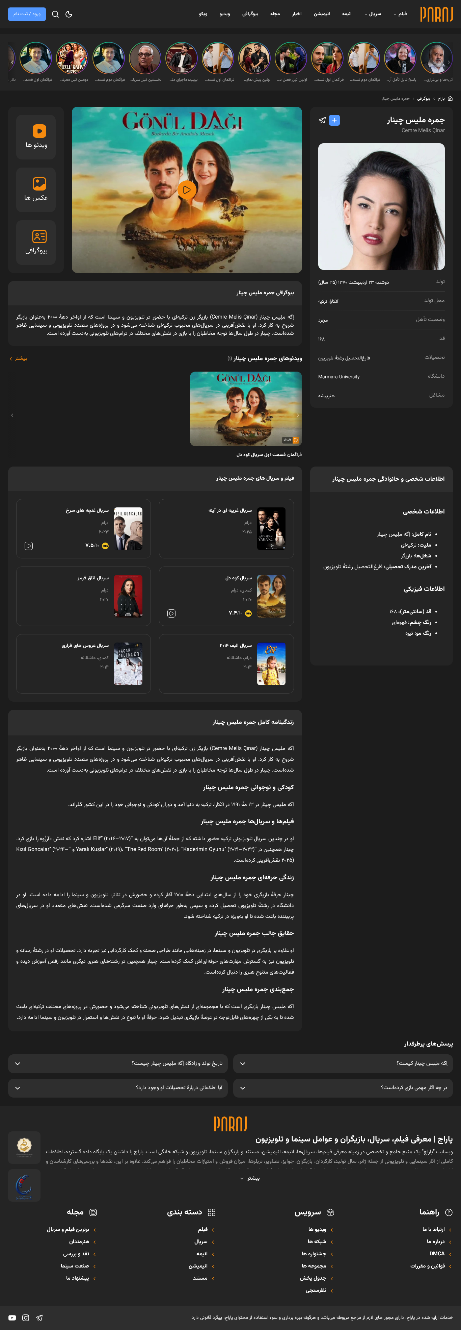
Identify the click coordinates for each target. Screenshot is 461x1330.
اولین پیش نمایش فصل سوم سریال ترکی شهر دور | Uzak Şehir (255, 79)
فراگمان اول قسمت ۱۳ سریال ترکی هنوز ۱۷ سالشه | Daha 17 (36, 79)
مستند (200, 1279)
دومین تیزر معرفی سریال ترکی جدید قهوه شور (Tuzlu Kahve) (72, 79)
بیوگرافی (250, 14)
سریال (375, 14)
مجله (275, 14)
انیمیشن (322, 14)
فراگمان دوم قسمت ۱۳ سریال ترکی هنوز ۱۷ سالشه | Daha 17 (109, 79)
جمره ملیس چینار (396, 98)
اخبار (297, 14)
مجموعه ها (314, 1266)
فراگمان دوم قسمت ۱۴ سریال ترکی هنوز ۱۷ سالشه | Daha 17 (364, 79)
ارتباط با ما (434, 1230)
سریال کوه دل (238, 578)
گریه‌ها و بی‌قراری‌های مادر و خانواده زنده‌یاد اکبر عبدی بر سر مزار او (437, 79)
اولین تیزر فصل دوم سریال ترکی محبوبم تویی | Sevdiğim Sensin (291, 79)
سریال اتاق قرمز (93, 578)
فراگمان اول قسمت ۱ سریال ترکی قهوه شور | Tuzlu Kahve (328, 79)
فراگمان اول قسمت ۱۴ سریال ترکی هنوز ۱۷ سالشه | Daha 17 (218, 79)
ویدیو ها (317, 1230)
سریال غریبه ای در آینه (230, 510)
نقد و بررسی (76, 1254)
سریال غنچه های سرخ (87, 510)
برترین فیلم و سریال (68, 1230)
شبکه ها (317, 1242)
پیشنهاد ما (77, 1279)
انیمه (347, 14)
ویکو (203, 14)
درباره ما (436, 1242)
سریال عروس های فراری (85, 646)
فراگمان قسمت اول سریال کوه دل (269, 455)
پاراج (441, 98)
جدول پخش (313, 1279)
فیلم (403, 14)
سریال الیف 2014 (235, 646)
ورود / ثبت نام (26, 14)
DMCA (437, 1254)
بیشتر (21, 359)
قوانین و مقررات (427, 1266)
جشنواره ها (314, 1254)
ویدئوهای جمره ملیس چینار (264, 358)
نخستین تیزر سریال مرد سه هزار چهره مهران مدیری (145, 79)
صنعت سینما (75, 1266)
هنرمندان (79, 1242)
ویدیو (225, 14)
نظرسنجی (316, 1291)
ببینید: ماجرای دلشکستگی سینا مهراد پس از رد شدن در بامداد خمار (182, 79)
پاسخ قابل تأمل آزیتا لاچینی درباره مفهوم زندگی (400, 79)
